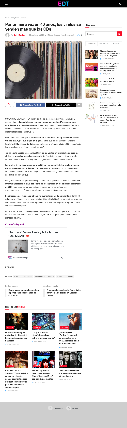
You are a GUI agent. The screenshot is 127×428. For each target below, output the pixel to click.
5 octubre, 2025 (12, 391)
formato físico (40, 276)
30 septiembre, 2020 (36, 35)
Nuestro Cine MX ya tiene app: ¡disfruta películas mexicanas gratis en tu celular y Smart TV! (109, 67)
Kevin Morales (19, 35)
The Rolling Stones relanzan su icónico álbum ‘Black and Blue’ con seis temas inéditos (42, 374)
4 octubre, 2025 (66, 380)
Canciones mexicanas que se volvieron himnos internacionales (70, 373)
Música (23, 18)
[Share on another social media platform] (79, 105)
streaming (61, 276)
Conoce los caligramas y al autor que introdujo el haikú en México (110, 105)
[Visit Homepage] (63, 3)
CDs (16, 276)
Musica (51, 276)
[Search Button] (120, 3)
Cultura (64, 327)
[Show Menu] (6, 3)
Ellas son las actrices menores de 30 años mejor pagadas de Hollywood (110, 53)
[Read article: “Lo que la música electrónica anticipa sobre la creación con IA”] (43, 321)
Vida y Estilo (15, 18)
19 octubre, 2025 (12, 344)
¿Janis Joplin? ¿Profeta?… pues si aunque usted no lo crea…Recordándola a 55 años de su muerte (70, 338)
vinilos (70, 276)
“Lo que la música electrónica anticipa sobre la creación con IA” (43, 335)
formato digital (26, 276)
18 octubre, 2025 (66, 347)
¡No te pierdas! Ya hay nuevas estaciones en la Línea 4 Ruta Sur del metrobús (109, 118)
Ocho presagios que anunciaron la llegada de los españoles (111, 92)
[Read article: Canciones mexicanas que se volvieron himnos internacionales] (70, 359)
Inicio (7, 18)
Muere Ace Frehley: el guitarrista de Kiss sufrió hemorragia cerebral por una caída (16, 336)
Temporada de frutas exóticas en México (107, 80)
